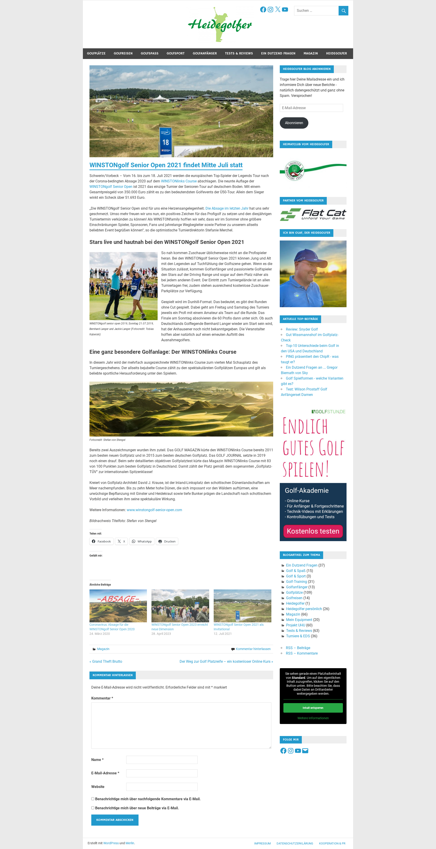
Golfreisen (123, 53)
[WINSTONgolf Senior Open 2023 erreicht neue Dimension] (180, 605)
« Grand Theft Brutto (105, 661)
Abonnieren (294, 123)
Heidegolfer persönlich (304, 609)
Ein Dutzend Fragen (278, 53)
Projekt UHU (295, 625)
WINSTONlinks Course (179, 181)
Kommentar (102, 698)
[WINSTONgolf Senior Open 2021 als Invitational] (242, 605)
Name (97, 760)
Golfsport (176, 53)
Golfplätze (96, 53)
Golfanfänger (205, 53)
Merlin (130, 843)
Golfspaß (150, 53)
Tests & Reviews (239, 53)
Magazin (311, 53)
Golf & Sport (296, 576)
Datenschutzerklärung (295, 843)
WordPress (111, 843)
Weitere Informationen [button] (313, 718)
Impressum (262, 843)
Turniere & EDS (298, 636)
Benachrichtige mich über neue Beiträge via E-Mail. (137, 808)
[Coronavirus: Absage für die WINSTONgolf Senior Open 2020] (118, 605)
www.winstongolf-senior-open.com (154, 510)
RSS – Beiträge (298, 648)
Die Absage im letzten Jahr (227, 208)
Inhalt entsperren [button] (313, 707)
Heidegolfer (336, 53)
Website (97, 787)
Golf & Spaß (296, 571)
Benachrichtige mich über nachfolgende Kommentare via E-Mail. (148, 799)
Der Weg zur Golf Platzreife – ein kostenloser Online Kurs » (226, 661)
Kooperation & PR (332, 843)
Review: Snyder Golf (302, 329)
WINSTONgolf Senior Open (110, 186)
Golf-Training (296, 581)
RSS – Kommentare (302, 653)
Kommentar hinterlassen (253, 649)
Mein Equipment (299, 620)
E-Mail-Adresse (105, 773)
